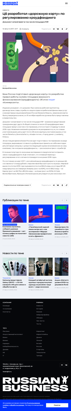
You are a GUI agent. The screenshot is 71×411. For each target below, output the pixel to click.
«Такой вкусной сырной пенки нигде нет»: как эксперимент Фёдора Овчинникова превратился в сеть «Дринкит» (40, 231)
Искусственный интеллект (13, 334)
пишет (51, 100)
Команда (6, 305)
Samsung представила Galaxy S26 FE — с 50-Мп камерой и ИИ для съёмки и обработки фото (14, 283)
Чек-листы (40, 321)
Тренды (39, 355)
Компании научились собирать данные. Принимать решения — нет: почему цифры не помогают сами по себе (15, 231)
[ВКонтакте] (66, 365)
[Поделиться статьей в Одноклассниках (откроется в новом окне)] (62, 29)
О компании (7, 309)
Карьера (6, 343)
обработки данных (17, 405)
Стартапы (40, 349)
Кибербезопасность (10, 346)
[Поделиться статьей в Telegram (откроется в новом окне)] (53, 29)
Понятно (57, 405)
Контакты (6, 312)
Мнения (39, 312)
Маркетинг (40, 331)
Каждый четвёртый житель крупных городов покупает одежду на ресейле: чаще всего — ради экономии (40, 283)
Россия (39, 346)
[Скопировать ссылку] (66, 29)
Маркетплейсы (42, 334)
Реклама (6, 331)
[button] (66, 3)
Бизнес (5, 340)
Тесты (38, 324)
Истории (39, 309)
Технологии (40, 352)
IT (3, 355)
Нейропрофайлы (42, 315)
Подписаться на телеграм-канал (16, 185)
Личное (39, 340)
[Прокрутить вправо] (66, 200)
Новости (6, 10)
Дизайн (5, 349)
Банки (5, 337)
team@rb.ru (7, 371)
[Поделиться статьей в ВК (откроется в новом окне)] (58, 29)
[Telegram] (62, 365)
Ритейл (39, 343)
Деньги (39, 337)
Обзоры (39, 318)
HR (4, 352)
